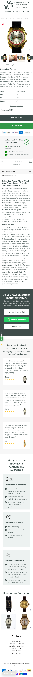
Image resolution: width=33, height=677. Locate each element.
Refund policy (16, 653)
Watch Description (8, 171)
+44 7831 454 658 (18, 312)
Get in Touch (16, 648)
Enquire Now (16, 126)
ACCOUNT (8, 12)
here (21, 582)
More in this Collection (16, 593)
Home (2, 18)
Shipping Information (16, 646)
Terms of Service (16, 651)
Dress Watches (10, 18)
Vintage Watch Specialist (18, 663)
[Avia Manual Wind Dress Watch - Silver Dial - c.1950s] (8, 629)
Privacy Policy (16, 641)
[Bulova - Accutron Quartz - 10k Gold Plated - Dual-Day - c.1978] (24, 629)
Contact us (16, 326)
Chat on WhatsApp (18, 319)
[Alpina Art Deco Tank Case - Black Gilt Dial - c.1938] (8, 611)
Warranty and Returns (16, 644)
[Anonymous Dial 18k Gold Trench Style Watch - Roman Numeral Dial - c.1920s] (24, 611)
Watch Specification (9, 176)
